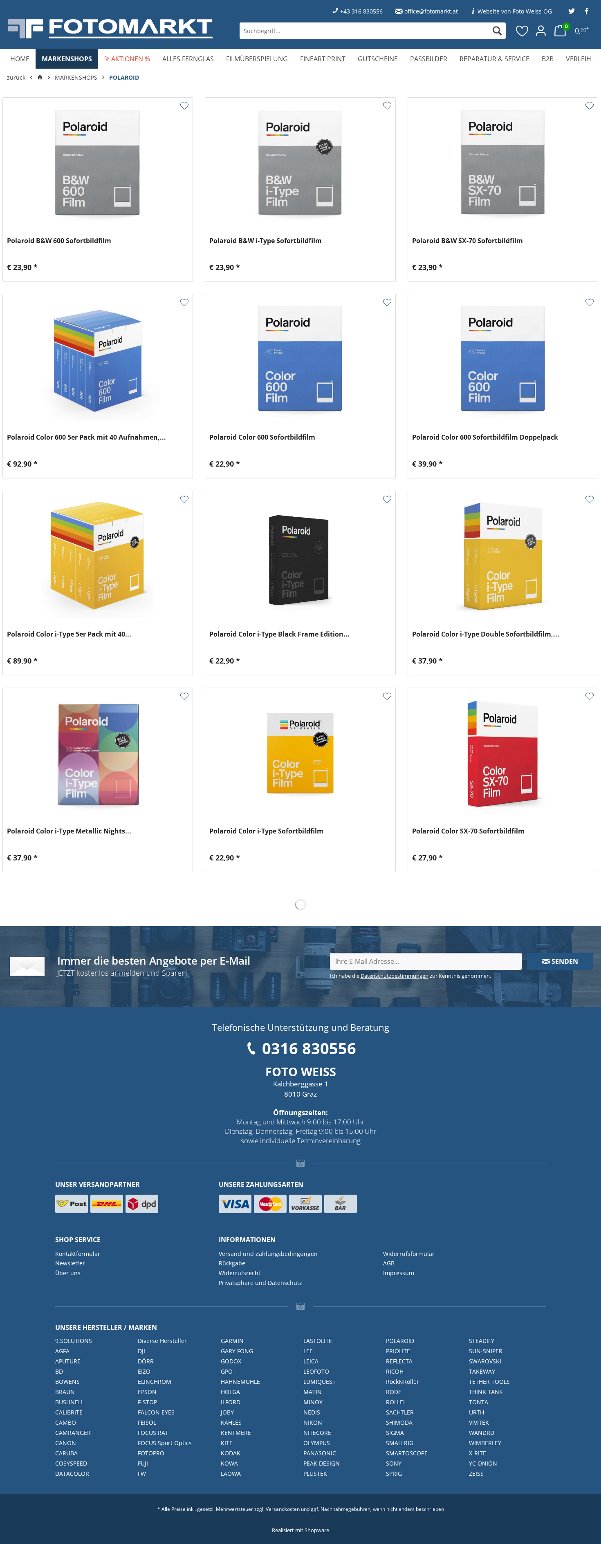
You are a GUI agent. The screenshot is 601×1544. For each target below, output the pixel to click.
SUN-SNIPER (485, 1351)
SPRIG (394, 1473)
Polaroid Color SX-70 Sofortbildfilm (468, 831)
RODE (393, 1392)
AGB (389, 1263)
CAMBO (65, 1422)
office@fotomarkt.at (431, 11)
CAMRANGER (73, 1433)
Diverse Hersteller (162, 1341)
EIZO (144, 1371)
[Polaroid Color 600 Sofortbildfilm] (300, 359)
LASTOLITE (317, 1341)
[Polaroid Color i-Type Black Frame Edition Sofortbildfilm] (300, 556)
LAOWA (231, 1473)
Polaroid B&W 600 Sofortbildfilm (59, 241)
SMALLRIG (399, 1443)
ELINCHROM (154, 1381)
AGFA (62, 1351)
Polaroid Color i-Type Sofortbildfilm (266, 831)
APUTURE (68, 1361)
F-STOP (147, 1402)
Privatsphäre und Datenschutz (260, 1283)
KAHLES (231, 1422)
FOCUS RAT (153, 1433)
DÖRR (146, 1361)
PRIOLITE (398, 1351)
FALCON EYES (156, 1412)
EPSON (147, 1392)
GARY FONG (237, 1351)
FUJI (143, 1463)
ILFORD (230, 1402)
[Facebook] (587, 11)
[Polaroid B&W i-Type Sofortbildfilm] (300, 163)
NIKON (312, 1422)
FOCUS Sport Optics (165, 1443)
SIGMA (395, 1433)
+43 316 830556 (361, 11)
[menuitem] (373, 30)
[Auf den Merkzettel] (184, 106)
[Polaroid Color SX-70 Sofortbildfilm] (503, 753)
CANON (65, 1443)
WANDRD (481, 1433)
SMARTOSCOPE (407, 1453)
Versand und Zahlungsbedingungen (268, 1254)
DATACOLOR (72, 1473)
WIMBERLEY (485, 1443)
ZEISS (476, 1473)
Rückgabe (232, 1263)
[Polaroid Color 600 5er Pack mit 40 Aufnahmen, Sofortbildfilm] (97, 359)
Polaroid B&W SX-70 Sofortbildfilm (467, 241)
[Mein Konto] (541, 30)
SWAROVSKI (485, 1361)
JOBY (227, 1412)
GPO (227, 1371)
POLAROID (400, 1341)
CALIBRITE (69, 1412)
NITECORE (317, 1433)
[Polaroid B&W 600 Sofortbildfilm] (97, 163)
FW (142, 1473)
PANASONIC (319, 1453)
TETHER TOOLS (489, 1381)
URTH (476, 1412)
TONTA (478, 1402)
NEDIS (311, 1412)
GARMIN (232, 1341)
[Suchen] (497, 30)
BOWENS (67, 1381)
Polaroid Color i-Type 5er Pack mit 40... (69, 634)
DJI (141, 1351)
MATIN (312, 1392)
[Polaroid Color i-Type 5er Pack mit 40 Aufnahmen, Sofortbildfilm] (97, 556)
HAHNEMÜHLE (240, 1381)
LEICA (310, 1361)
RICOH (395, 1371)
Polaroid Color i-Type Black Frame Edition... (279, 634)
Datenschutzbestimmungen (394, 975)
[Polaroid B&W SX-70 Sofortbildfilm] (503, 163)
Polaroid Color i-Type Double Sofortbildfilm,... (485, 634)
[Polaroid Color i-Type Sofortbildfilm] (300, 753)
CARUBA (66, 1453)
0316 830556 (309, 1048)
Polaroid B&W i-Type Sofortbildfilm (265, 241)
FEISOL (147, 1422)
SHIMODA (399, 1422)
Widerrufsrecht (239, 1273)
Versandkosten (283, 1509)
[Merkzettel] (522, 30)
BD (59, 1371)
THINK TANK (486, 1392)
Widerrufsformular (409, 1254)
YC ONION (483, 1463)
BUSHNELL (69, 1402)
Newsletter (70, 1263)
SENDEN (564, 961)
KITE (227, 1443)
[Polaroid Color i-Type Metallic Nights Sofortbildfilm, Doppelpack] (97, 753)
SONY (393, 1463)
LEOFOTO (316, 1371)
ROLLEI (395, 1402)
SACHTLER (400, 1412)
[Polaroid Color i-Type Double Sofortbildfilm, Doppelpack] (503, 556)
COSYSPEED (71, 1463)
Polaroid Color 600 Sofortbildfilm (262, 437)
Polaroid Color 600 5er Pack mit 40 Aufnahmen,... (86, 437)
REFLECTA (399, 1361)
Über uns (68, 1273)
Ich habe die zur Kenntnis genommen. (410, 975)
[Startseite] (40, 78)
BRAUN (65, 1392)
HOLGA (230, 1392)
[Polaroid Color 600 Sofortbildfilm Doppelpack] (503, 359)
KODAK (230, 1453)
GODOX (231, 1361)
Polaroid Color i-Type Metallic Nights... (69, 831)
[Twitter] (571, 11)
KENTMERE (236, 1433)
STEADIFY (481, 1341)
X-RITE (477, 1453)
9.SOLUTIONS (73, 1341)
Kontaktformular (77, 1254)
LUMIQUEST (319, 1381)
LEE (308, 1351)
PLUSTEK (315, 1473)
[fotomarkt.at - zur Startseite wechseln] (110, 28)
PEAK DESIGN (321, 1463)
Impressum (398, 1273)
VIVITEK (479, 1422)
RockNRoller (402, 1381)
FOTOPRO (151, 1453)
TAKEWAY (482, 1371)
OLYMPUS (316, 1443)
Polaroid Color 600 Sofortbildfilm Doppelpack (485, 437)
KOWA (229, 1463)
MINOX (313, 1402)
